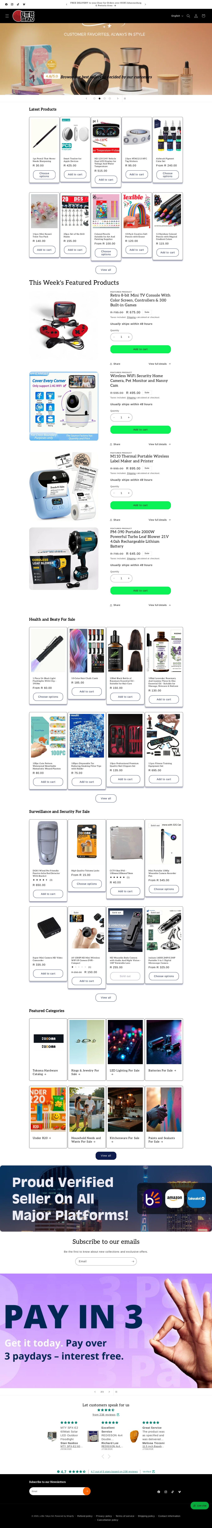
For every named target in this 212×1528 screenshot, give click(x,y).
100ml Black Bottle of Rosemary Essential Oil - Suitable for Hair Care (122, 681)
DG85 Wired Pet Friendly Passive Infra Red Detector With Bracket (46, 873)
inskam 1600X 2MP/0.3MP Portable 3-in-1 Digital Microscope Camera (162, 960)
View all (106, 269)
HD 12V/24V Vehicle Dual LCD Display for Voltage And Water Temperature (105, 162)
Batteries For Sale (161, 1070)
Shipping (131, 317)
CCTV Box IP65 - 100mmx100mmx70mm (121, 871)
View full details (158, 363)
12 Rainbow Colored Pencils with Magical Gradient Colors (166, 236)
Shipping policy (146, 1516)
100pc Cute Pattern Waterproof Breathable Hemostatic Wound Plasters (47, 766)
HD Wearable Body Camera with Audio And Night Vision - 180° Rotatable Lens (125, 960)
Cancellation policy (107, 1520)
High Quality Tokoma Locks (85, 870)
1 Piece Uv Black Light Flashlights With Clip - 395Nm (44, 681)
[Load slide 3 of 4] (104, 98)
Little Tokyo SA (47, 1516)
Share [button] (116, 363)
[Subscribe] (133, 1261)
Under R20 (40, 1138)
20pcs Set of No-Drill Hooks (74, 235)
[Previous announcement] (66, 4)
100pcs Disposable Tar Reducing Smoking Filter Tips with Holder (86, 766)
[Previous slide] (86, 98)
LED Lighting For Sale (125, 1070)
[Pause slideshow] (125, 98)
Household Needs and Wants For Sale (86, 1139)
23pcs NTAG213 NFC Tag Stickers (136, 160)
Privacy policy (104, 1516)
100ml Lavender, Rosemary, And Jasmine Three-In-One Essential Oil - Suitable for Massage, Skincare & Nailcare (163, 682)
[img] (106, 1410)
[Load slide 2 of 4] (99, 98)
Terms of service (125, 1516)
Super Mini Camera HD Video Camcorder (48, 959)
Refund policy (85, 1516)
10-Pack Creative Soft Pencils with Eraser (136, 235)
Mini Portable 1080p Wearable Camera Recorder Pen (162, 873)
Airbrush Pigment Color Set (165, 160)
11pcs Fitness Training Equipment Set (160, 764)
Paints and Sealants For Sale (162, 1139)
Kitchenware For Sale (124, 1138)
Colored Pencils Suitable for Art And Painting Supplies (105, 236)
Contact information (169, 1516)
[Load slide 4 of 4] (109, 98)
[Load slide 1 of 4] (94, 98)
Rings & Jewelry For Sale (85, 1072)
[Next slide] (117, 98)
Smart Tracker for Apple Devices (72, 160)
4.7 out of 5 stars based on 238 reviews (114, 1471)
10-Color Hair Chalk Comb (84, 678)
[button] (7, 16)
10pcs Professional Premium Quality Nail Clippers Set (124, 764)
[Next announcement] (145, 4)
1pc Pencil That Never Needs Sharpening (44, 160)
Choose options (44, 175)
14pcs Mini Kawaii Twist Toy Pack (42, 235)
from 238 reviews (104, 1414)
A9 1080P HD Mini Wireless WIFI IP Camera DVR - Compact (85, 960)
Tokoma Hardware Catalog (45, 1072)
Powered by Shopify (64, 1516)
